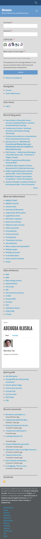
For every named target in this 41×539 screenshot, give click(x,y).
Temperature (11, 237)
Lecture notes (11, 394)
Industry (6, 528)
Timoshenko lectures (14, 240)
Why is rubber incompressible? (18, 246)
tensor (8, 261)
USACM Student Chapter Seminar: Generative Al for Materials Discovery (20, 166)
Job (4, 533)
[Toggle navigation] (37, 11)
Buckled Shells (11, 283)
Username (7, 22)
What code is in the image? (13, 51)
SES (7, 305)
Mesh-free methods (13, 222)
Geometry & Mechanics (15, 209)
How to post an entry (14, 388)
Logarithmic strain (13, 215)
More (36, 188)
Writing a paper (11, 249)
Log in (8, 106)
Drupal (29, 493)
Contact (6, 513)
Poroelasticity (11, 231)
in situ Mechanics (12, 255)
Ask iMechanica (11, 376)
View (7, 335)
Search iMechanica (13, 93)
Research (6, 515)
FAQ (7, 400)
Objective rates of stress (15, 225)
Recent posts (8, 507)
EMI (7, 289)
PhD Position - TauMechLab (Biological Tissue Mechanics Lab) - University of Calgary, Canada (21, 154)
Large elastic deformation (16, 212)
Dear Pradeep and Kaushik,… (17, 460)
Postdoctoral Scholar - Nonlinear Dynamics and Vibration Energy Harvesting (18, 130)
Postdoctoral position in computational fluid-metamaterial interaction (21, 137)
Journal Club (10, 391)
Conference (7, 531)
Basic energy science (14, 280)
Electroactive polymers (15, 293)
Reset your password (14, 78)
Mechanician (8, 520)
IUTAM (8, 296)
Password (7, 31)
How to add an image (14, 385)
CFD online (10, 286)
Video (5, 536)
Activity (15, 335)
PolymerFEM (11, 299)
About (5, 510)
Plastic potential (12, 228)
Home (5, 322)
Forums (8, 90)
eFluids (8, 314)
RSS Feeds (10, 397)
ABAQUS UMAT (11, 200)
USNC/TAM (10, 311)
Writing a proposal (13, 252)
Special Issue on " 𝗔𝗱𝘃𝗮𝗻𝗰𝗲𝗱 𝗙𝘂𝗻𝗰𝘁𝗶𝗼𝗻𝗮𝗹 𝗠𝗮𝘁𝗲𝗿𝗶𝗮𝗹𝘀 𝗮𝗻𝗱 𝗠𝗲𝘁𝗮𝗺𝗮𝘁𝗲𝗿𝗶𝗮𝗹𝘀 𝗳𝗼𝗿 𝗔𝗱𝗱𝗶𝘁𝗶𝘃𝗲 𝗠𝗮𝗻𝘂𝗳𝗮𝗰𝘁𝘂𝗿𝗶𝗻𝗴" (19, 145)
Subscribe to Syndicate (4, 481)
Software (6, 526)
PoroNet (9, 302)
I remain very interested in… (17, 431)
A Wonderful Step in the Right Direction (21, 449)
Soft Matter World (13, 308)
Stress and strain (12, 234)
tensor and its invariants (15, 258)
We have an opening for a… (16, 414)
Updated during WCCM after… (17, 420)
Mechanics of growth (14, 219)
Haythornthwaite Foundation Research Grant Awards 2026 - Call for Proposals (21, 183)
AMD (7, 277)
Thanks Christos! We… (14, 455)
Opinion (6, 523)
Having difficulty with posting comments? (17, 380)
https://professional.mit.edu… (17, 425)
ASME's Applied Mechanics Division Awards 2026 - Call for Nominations (19, 172)
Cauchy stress (11, 206)
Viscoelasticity (11, 243)
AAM (7, 274)
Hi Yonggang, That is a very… (17, 466)
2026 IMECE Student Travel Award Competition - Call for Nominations (19, 177)
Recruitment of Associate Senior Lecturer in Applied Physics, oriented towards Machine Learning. (20, 122)
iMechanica (7, 10)
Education (7, 518)
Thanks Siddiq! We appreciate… (18, 444)
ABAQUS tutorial (12, 203)
